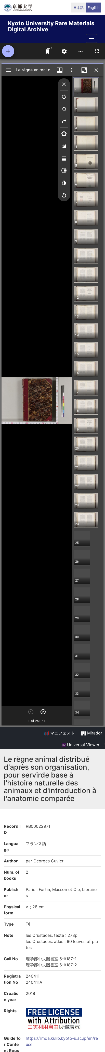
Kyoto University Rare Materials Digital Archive (51, 25)
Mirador (94, 732)
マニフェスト (62, 732)
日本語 (78, 7)
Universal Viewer (82, 744)
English (93, 7)
